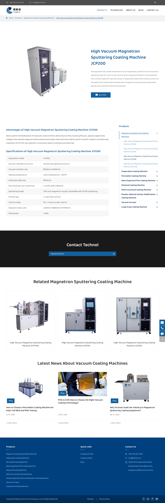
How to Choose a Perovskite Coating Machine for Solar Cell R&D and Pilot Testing (30, 409)
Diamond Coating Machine (133, 185)
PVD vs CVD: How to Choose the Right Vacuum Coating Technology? (80, 401)
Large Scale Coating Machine (134, 207)
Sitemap (90, 499)
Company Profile (86, 454)
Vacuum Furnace (128, 202)
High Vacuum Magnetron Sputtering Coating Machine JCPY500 (141, 165)
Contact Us (152, 10)
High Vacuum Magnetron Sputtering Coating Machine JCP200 (79, 18)
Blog (141, 10)
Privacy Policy (104, 499)
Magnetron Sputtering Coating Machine (39, 18)
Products (102, 10)
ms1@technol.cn (39, 2)
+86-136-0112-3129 (16, 2)
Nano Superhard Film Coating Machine (138, 180)
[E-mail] (162, 322)
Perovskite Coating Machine (133, 176)
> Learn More (11, 423)
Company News (86, 458)
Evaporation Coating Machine (134, 171)
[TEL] (162, 328)
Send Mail (102, 95)
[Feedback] (162, 333)
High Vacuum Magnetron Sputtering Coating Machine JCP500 (141, 158)
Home (11, 18)
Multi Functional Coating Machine (136, 189)
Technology (116, 10)
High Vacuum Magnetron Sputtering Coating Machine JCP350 (141, 150)
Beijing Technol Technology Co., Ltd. (29, 499)
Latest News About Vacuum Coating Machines (82, 363)
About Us (130, 10)
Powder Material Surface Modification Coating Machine (138, 196)
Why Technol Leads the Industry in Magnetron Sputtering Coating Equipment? (132, 409)
